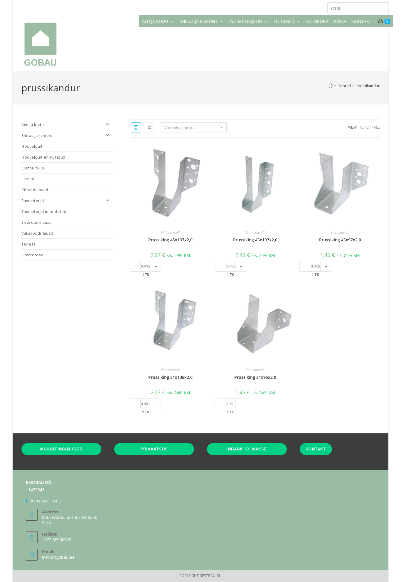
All (377, 127)
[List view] (149, 127)
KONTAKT (361, 21)
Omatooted (32, 255)
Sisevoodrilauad (36, 222)
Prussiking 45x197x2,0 (255, 240)
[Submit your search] (382, 7)
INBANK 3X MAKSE (246, 449)
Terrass (28, 244)
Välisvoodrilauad (37, 233)
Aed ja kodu (32, 124)
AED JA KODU (155, 21)
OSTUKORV (317, 21)
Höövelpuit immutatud (43, 157)
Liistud (27, 178)
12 (362, 127)
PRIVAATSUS (154, 449)
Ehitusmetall (170, 232)
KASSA (340, 21)
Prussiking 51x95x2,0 (255, 377)
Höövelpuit (32, 146)
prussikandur (368, 85)
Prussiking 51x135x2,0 (170, 377)
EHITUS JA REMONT (199, 21)
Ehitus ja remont (37, 135)
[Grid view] (136, 127)
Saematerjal (32, 200)
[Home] (331, 85)
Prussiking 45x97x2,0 (340, 240)
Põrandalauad (34, 189)
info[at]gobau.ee (58, 557)
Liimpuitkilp (32, 168)
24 (369, 127)
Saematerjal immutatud (44, 211)
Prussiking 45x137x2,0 (170, 240)
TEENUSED (284, 21)
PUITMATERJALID (245, 21)
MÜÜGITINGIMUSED (61, 449)
